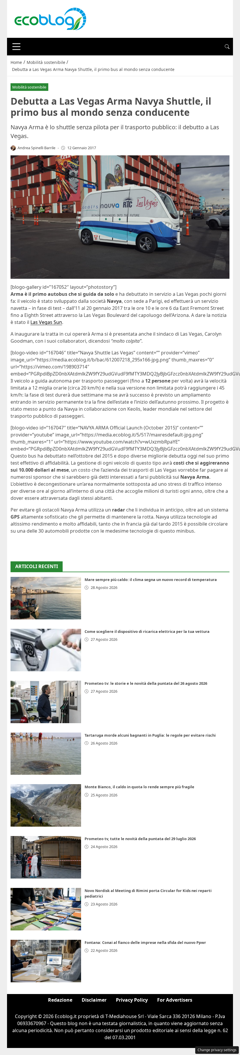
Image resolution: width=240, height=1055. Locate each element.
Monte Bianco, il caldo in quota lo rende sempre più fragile (139, 786)
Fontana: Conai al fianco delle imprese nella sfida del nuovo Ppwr (145, 942)
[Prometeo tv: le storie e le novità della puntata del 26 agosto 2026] (46, 702)
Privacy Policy (132, 1000)
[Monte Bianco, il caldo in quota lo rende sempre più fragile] (46, 805)
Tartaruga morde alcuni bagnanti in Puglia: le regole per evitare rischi (150, 735)
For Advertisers (174, 1000)
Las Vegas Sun (46, 322)
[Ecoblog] (50, 18)
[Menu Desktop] (16, 46)
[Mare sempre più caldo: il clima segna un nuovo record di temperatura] (46, 598)
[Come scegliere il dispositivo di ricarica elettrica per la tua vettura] (46, 650)
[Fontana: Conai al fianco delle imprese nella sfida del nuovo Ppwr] (46, 961)
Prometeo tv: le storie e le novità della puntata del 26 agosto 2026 (146, 683)
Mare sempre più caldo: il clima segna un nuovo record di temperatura (151, 579)
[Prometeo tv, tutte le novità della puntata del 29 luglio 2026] (46, 857)
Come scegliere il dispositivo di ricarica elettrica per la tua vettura (147, 631)
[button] (227, 46)
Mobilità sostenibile (29, 87)
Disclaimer (94, 1000)
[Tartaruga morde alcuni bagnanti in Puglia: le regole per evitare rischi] (46, 754)
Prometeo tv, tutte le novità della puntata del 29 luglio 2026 (140, 838)
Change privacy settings (217, 1049)
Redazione (60, 1000)
